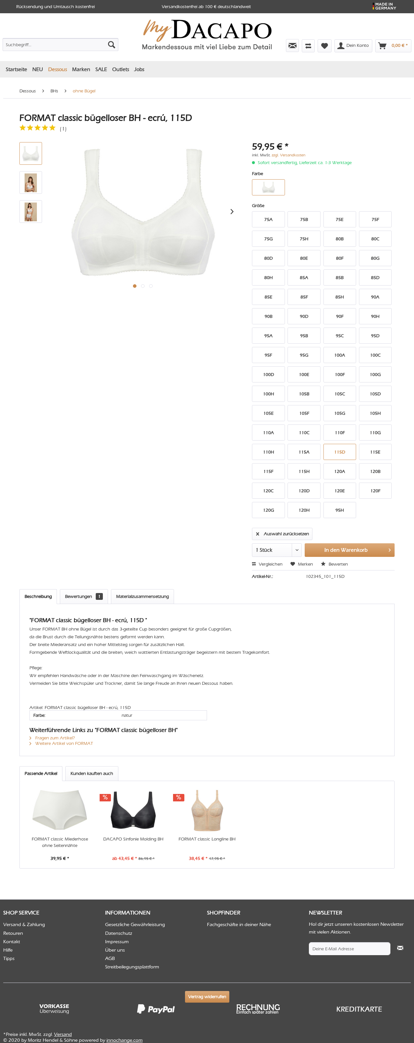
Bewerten (337, 564)
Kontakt (11, 941)
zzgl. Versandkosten (288, 155)
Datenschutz (118, 933)
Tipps (9, 958)
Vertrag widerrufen (207, 996)
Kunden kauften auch (92, 773)
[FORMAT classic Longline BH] (207, 810)
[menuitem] (60, 43)
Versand (63, 1034)
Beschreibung (38, 596)
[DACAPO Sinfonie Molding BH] (133, 810)
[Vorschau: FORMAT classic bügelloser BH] (30, 182)
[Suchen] (111, 44)
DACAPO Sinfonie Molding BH (133, 839)
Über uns (115, 950)
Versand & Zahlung (24, 924)
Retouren (13, 933)
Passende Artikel (41, 773)
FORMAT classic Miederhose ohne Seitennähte (60, 842)
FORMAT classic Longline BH (207, 839)
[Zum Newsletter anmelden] (292, 45)
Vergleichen (269, 564)
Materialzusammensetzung (142, 596)
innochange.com (124, 1040)
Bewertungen (83, 596)
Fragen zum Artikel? (54, 738)
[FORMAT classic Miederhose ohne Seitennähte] (59, 810)
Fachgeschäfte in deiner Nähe (239, 924)
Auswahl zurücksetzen (286, 534)
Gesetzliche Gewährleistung (135, 924)
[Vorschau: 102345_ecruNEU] (30, 153)
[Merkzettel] (325, 45)
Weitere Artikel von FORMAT (63, 743)
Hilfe (8, 950)
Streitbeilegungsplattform (132, 967)
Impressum (117, 941)
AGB (110, 958)
